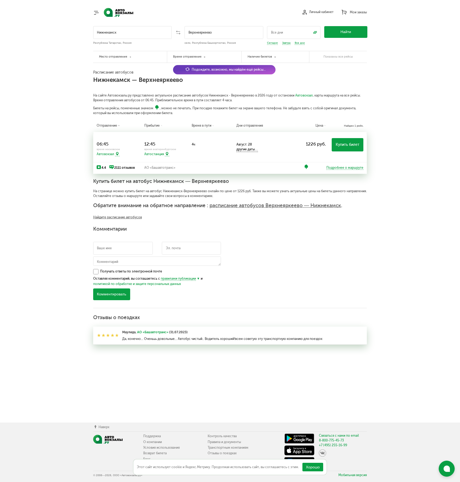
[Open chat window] (447, 469)
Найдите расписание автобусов (117, 217)
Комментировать (111, 294)
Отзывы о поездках (222, 453)
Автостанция (154, 154)
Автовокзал (304, 95)
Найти (345, 32)
